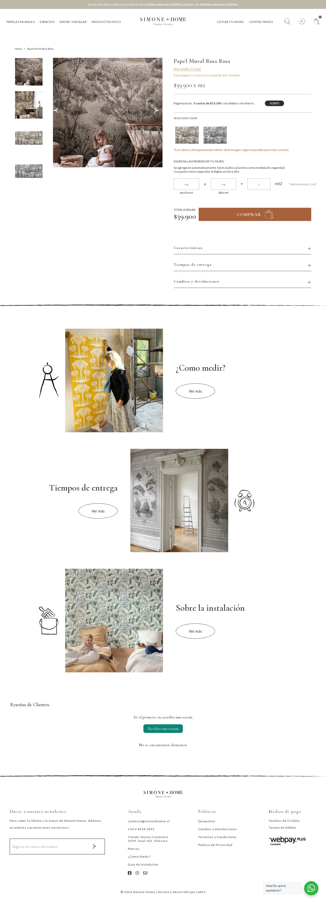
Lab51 (201, 892)
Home (18, 48)
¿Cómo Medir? (139, 856)
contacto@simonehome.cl (149, 821)
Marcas (134, 849)
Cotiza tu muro (230, 22)
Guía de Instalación (143, 864)
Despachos (206, 821)
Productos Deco (106, 22)
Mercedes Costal (187, 69)
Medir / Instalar (73, 22)
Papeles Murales (21, 22)
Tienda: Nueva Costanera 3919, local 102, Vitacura (148, 839)
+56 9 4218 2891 (141, 829)
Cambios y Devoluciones (217, 829)
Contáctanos (261, 22)
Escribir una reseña (163, 728)
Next (157, 112)
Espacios (47, 22)
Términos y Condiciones (217, 837)
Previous (57, 112)
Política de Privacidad (215, 845)
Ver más (195, 391)
